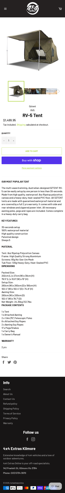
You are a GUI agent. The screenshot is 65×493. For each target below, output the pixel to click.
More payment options (32, 168)
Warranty (8, 423)
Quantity (6, 133)
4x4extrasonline (17, 483)
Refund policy (10, 403)
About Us (7, 394)
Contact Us (9, 398)
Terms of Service (12, 413)
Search (7, 389)
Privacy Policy (10, 418)
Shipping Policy (11, 408)
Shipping (21, 124)
